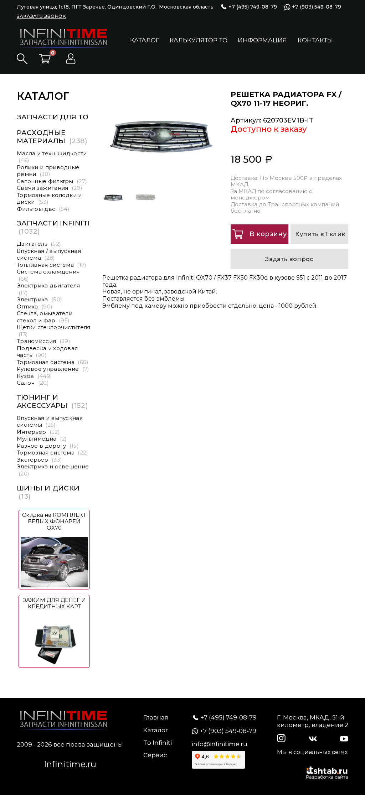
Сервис (155, 755)
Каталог (144, 40)
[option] (161, 134)
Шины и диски (48, 492)
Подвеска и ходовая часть (47, 352)
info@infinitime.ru (219, 744)
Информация (262, 40)
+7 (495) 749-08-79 (252, 7)
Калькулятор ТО (198, 40)
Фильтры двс (43, 209)
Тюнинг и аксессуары (52, 401)
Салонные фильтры (52, 181)
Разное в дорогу (48, 445)
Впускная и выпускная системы (50, 421)
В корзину (268, 234)
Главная (155, 717)
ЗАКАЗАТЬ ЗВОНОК (41, 16)
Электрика (39, 299)
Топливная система (52, 264)
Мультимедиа (42, 438)
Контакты (315, 40)
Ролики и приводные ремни (48, 171)
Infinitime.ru (70, 764)
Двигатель (39, 243)
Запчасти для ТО (53, 117)
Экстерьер (39, 459)
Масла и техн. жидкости (52, 157)
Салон (33, 382)
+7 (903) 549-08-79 (316, 7)
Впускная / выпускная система (49, 254)
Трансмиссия (43, 341)
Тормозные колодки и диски (49, 199)
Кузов (34, 376)
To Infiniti (157, 742)
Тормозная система (53, 362)
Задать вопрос (289, 259)
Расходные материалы (52, 137)
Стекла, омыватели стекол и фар (44, 317)
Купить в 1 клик (320, 234)
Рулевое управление (53, 368)
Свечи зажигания (49, 188)
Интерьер (38, 431)
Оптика (34, 306)
